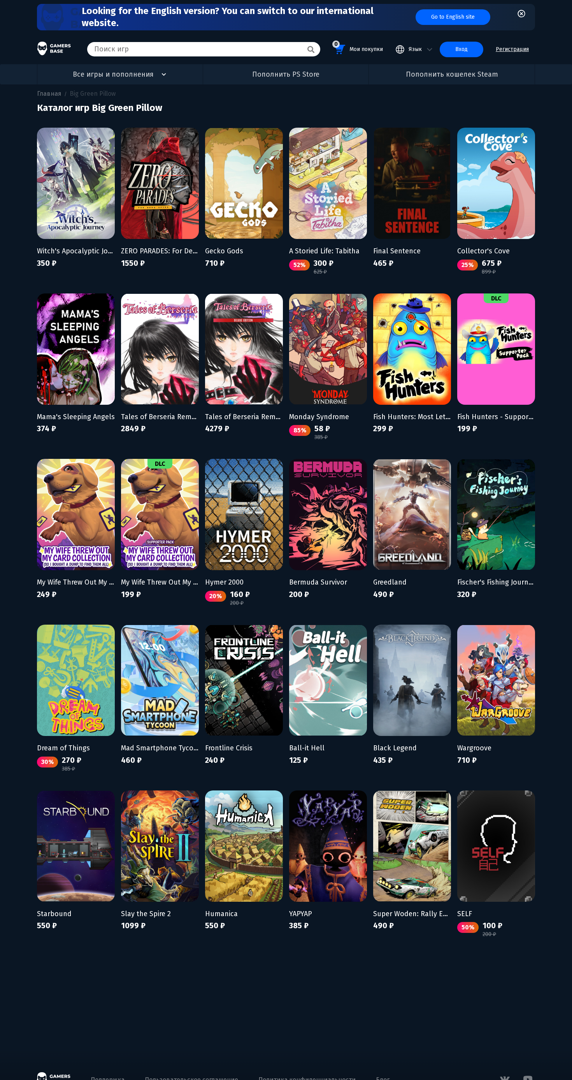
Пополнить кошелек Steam (452, 74)
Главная (49, 93)
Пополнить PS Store (285, 74)
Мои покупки (358, 47)
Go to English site (453, 17)
